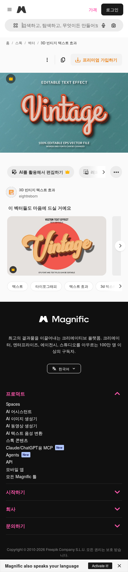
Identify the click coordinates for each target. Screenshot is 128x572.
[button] (64, 368)
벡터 (31, 42)
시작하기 (15, 492)
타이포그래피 (46, 286)
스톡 (18, 42)
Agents (17, 455)
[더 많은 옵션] (47, 60)
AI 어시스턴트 (19, 411)
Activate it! (100, 565)
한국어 (64, 368)
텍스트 (17, 286)
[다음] (103, 172)
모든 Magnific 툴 (21, 476)
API (9, 462)
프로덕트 (15, 393)
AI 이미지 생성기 (21, 418)
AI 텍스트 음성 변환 (24, 433)
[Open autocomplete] (13, 25)
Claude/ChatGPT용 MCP (34, 448)
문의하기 (15, 525)
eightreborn (28, 195)
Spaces (13, 404)
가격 (93, 9)
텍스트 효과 (78, 286)
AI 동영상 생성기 (21, 426)
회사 (10, 508)
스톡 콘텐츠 (17, 440)
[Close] (119, 565)
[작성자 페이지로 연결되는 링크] (11, 193)
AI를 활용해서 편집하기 (37, 173)
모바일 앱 (15, 469)
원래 (34, 79)
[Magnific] (64, 320)
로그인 (112, 9)
